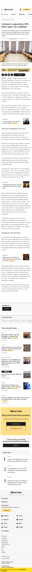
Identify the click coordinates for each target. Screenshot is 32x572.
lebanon (4, 320)
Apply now (16, 445)
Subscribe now (16, 424)
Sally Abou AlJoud (13, 38)
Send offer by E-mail (16, 428)
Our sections (4, 498)
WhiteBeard (11, 567)
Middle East (22, 14)
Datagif (7, 566)
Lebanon (13, 14)
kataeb (23, 320)
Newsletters (4, 501)
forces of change (14, 320)
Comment (6, 308)
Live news (5, 14)
